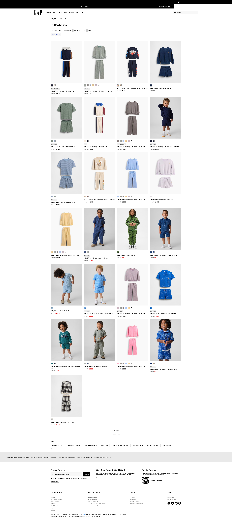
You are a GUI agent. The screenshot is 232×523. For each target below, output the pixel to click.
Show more (53, 449)
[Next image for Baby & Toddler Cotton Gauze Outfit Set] (113, 228)
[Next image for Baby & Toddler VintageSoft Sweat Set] (80, 61)
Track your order (55, 501)
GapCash (53, 510)
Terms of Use (105, 514)
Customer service (55, 495)
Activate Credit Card (93, 501)
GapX (83, 12)
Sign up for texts (171, 499)
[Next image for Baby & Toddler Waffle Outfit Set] (146, 228)
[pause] (230, 6)
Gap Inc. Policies (96, 516)
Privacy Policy (66, 514)
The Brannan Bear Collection (120, 445)
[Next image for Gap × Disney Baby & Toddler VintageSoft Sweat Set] (146, 61)
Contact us (170, 495)
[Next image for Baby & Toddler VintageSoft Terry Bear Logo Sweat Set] (80, 340)
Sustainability (113, 514)
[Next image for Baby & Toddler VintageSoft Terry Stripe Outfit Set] (179, 117)
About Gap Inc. (122, 514)
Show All (108, 457)
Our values (132, 497)
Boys (65, 12)
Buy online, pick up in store (57, 508)
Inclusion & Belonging (135, 501)
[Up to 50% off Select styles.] (85, 6)
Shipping (53, 497)
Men (54, 12)
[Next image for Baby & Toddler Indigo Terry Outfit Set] (179, 61)
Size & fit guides (55, 506)
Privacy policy (55, 481)
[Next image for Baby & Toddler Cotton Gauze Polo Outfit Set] (179, 284)
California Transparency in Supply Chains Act (79, 516)
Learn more (107, 478)
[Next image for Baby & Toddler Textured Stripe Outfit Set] (80, 117)
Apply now (99, 478)
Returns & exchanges (56, 499)
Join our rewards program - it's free (97, 503)
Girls (60, 12)
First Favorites (166, 445)
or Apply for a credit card (94, 506)
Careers (132, 495)
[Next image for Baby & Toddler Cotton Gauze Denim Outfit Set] (179, 228)
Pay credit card (92, 495)
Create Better (133, 499)
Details (168, 6)
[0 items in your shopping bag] (179, 2)
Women (48, 12)
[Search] (196, 12)
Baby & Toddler (74, 12)
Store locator (170, 497)
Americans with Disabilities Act (58, 516)
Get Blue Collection (152, 445)
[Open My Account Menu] (175, 2)
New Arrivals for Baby (91, 445)
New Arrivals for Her (58, 445)
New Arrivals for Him (74, 445)
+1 (98, 85)
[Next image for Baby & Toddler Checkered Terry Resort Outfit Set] (113, 284)
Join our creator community (136, 503)
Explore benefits (92, 499)
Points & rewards (92, 497)
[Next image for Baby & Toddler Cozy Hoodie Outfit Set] (80, 395)
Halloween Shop (138, 445)
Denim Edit (104, 445)
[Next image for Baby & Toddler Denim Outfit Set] (80, 284)
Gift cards (53, 503)
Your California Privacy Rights (93, 514)
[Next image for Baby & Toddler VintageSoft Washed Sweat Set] (113, 61)
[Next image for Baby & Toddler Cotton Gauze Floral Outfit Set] (179, 340)
